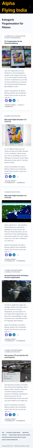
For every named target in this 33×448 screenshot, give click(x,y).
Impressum (25, 432)
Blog (12, 36)
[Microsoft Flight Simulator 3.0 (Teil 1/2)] (16, 135)
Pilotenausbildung (14, 37)
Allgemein (7, 36)
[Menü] (30, 7)
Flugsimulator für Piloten (12, 116)
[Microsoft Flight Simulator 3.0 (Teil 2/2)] (16, 211)
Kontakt (4, 435)
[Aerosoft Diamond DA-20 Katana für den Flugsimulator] (16, 291)
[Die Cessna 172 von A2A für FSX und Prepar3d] (16, 371)
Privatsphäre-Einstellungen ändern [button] (19, 435)
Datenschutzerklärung (13, 432)
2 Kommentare (21, 182)
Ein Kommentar (21, 260)
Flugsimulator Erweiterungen (13, 270)
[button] (6, 100)
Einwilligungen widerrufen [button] (10, 439)
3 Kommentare (8, 106)
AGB (3, 432)
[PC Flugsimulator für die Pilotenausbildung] (16, 57)
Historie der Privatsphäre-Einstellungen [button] (14, 437)
